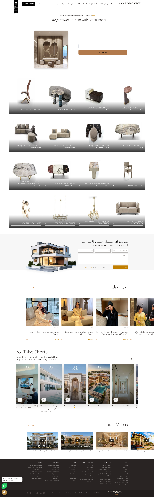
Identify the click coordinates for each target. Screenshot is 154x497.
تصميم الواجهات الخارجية (104, 469)
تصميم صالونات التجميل (105, 479)
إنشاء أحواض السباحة (54, 473)
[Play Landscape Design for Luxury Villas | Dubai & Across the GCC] (27, 384)
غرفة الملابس (73, 469)
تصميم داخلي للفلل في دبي (36, 465)
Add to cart (103, 52)
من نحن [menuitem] (106, 4)
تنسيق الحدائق (55, 462)
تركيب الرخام (90, 481)
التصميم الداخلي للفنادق (36, 478)
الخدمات (40, 462)
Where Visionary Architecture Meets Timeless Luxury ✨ (75, 407)
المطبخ (74, 480)
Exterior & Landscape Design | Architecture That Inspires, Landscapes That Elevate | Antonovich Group (49, 409)
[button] (28, 287)
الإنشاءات (125, 467)
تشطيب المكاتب (89, 469)
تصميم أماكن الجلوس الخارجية (86, 479)
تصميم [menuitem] (59, 4)
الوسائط (126, 471)
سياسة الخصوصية (89, 267)
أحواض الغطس (55, 478)
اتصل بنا (126, 473)
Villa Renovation (106, 477)
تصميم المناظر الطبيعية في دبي (34, 473)
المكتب (74, 471)
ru (40, 3)
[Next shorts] (136, 359)
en (38, 3)
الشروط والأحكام (124, 480)
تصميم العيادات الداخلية (105, 483)
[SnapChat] (37, 493)
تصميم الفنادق (107, 471)
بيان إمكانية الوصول (123, 484)
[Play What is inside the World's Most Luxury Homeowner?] (123, 384)
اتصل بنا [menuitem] (117, 4)
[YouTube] (27, 493)
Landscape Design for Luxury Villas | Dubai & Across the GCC (27, 407)
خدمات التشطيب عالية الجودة (35, 467)
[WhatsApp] (4, 486)
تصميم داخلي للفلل (106, 465)
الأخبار (126, 469)
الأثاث (75, 462)
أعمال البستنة (56, 467)
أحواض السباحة (55, 469)
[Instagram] (31, 493)
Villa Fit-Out (90, 465)
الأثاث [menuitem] (101, 4)
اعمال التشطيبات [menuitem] (78, 4)
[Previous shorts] (131, 359)
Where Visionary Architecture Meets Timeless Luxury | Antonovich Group (99, 407)
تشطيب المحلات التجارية (87, 471)
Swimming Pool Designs (53, 471)
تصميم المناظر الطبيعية (53, 465)
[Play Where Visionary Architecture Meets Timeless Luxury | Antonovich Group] (99, 384)
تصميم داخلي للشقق (105, 467)
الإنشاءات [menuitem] (87, 4)
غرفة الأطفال (73, 473)
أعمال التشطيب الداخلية (87, 462)
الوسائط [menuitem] (112, 4)
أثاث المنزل (73, 465)
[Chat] (4, 492)
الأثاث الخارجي (72, 467)
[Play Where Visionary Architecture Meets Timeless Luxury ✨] (75, 384)
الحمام (74, 476)
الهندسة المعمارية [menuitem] (67, 4)
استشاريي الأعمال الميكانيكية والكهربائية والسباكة (86, 474)
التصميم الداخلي (106, 462)
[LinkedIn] (41, 493)
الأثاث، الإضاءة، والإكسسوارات (35, 471)
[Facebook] (34, 493)
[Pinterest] (44, 493)
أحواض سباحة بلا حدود (54, 476)
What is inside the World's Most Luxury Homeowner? (121, 407)
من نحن (126, 465)
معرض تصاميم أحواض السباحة (52, 480)
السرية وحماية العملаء (122, 478)
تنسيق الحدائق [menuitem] (95, 4)
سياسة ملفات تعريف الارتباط (121, 482)
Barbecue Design (89, 477)
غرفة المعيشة (73, 478)
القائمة (126, 462)
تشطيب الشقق (89, 467)
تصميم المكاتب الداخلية (105, 481)
